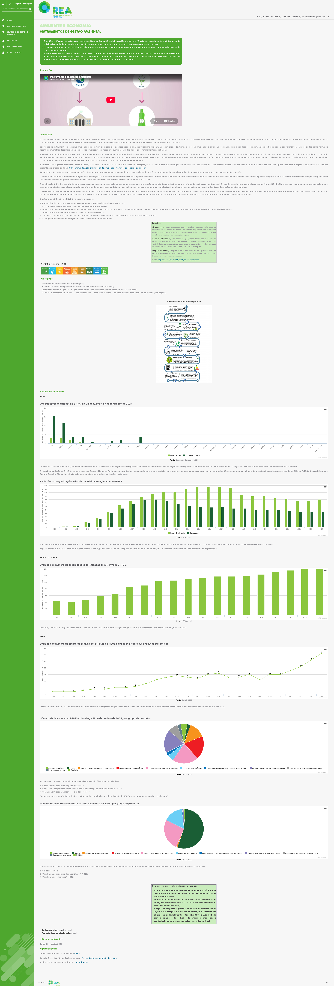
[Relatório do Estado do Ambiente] (55, 9)
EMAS (77, 954)
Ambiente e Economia (291, 17)
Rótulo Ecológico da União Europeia (99, 958)
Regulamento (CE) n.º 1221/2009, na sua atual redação (179, 260)
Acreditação (82, 962)
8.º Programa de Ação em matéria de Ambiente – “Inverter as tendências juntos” (107, 168)
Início (259, 17)
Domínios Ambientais (271, 17)
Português (27, 4)
